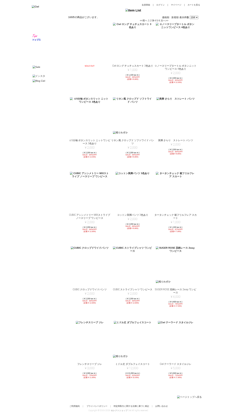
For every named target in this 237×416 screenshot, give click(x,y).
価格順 (165, 17)
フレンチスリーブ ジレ (89, 364)
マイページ (176, 5)
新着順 (175, 17)
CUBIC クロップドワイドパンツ (90, 289)
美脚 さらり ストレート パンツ (175, 140)
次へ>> (164, 20)
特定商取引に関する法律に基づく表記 (131, 406)
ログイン (160, 5)
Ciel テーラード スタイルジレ (175, 364)
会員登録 (146, 5)
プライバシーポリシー (97, 406)
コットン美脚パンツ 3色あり (132, 214)
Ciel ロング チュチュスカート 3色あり (132, 65)
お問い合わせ (161, 406)
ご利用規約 (74, 406)
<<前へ (143, 20)
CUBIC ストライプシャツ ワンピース (132, 289)
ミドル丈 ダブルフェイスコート (132, 364)
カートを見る (194, 5)
